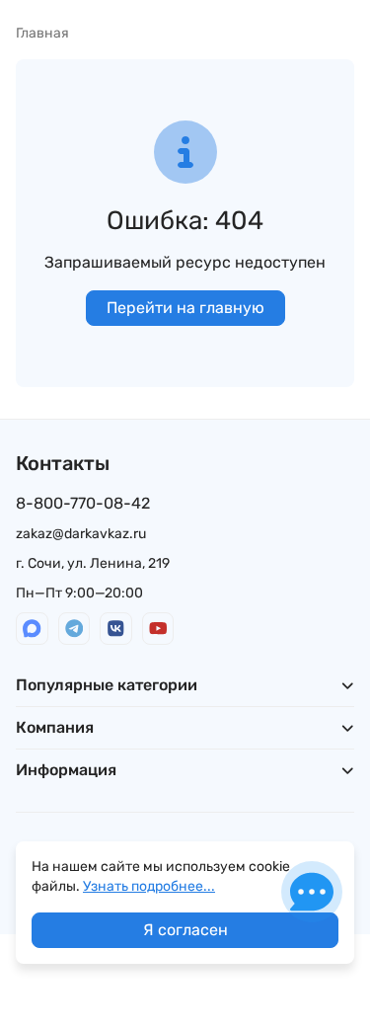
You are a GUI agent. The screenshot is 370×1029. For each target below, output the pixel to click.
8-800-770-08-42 (83, 503)
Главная (42, 33)
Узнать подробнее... (149, 886)
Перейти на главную (185, 307)
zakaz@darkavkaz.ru (81, 533)
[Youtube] (158, 628)
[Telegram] (74, 628)
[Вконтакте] (116, 628)
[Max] (32, 628)
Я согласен (185, 929)
